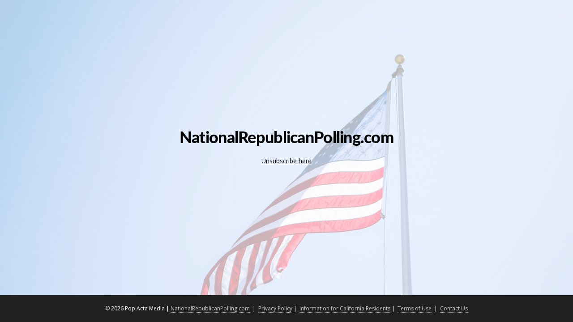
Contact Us (454, 308)
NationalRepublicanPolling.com (210, 308)
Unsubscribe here (286, 161)
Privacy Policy (275, 308)
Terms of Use (415, 308)
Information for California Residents (344, 308)
